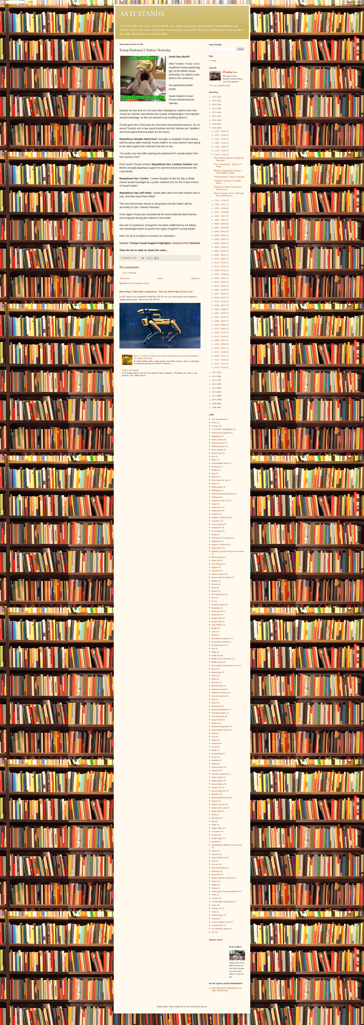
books (214, 483)
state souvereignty (219, 867)
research (215, 834)
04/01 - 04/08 (220, 324)
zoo (213, 932)
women (214, 918)
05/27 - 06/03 (220, 293)
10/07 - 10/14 (220, 219)
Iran (213, 699)
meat (213, 736)
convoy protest (217, 524)
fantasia (215, 580)
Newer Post (124, 278)
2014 (214, 384)
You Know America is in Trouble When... (227, 181)
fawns (214, 587)
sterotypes (216, 871)
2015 (214, 380)
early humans (217, 563)
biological (216, 466)
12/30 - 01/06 (220, 131)
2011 (214, 395)
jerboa (214, 702)
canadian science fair (220, 500)
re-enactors (216, 831)
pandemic (215, 794)
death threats (217, 547)
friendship (216, 608)
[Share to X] (152, 258)
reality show (192, 63)
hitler (214, 679)
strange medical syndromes (222, 877)
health (214, 651)
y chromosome (217, 925)
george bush (216, 621)
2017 (214, 372)
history (214, 675)
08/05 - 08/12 (220, 255)
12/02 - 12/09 (220, 146)
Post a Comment (129, 272)
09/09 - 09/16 (220, 235)
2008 (214, 407)
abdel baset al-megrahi (221, 432)
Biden (214, 459)
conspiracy (216, 520)
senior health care (219, 857)
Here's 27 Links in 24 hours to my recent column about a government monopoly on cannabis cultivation (166, 357)
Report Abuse (216, 939)
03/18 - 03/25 (220, 332)
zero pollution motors (220, 928)
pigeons (215, 801)
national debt (217, 753)
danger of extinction (220, 544)
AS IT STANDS (141, 13)
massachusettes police (220, 729)
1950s (214, 422)
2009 (214, 403)
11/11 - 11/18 (220, 200)
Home (160, 278)
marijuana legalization (220, 726)
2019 (214, 124)
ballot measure (217, 449)
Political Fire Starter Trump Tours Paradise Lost (228, 188)
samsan (214, 841)
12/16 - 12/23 (220, 139)
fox (213, 601)
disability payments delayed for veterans (228, 551)
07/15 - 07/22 (220, 266)
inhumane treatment (220, 692)
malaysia (215, 723)
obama (214, 763)
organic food (217, 787)
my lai (214, 746)
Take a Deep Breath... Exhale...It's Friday (228, 165)
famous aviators (218, 574)
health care (216, 655)
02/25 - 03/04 (220, 344)
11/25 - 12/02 (220, 150)
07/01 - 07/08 (220, 274)
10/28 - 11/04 (220, 208)
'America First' (180, 243)
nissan (214, 757)
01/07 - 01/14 (220, 367)
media (214, 740)
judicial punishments (220, 709)
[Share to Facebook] (155, 258)
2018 (214, 127)
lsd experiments (218, 716)
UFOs (214, 894)
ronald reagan (217, 838)
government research (220, 641)
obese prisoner (217, 767)
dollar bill (216, 560)
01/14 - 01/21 (220, 363)
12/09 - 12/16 (220, 142)
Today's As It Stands (130, 370)
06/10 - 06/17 (220, 286)
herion (214, 668)
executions (216, 570)
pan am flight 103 (219, 790)
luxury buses (217, 719)
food (213, 597)
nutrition (215, 760)
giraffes (214, 628)
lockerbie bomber (219, 712)
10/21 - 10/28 (220, 212)
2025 (214, 100)
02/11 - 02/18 (220, 352)
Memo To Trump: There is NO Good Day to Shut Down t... (229, 194)
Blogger (204, 1006)
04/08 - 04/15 (220, 321)
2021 (214, 116)
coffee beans (216, 507)
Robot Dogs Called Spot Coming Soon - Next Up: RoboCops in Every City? (156, 291)
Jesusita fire (216, 706)
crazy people (217, 531)
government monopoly (221, 638)
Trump (214, 888)
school (214, 850)
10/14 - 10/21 (220, 216)
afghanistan (216, 436)
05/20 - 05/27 (220, 297)
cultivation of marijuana (221, 537)
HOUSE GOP (217, 685)
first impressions (218, 594)
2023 (214, 108)
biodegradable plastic (220, 463)
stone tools (216, 874)
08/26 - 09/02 (220, 243)
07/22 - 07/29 (220, 262)
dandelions (216, 541)
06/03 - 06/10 (220, 289)
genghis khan (217, 618)
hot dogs (215, 682)
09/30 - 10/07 (220, 223)
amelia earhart (217, 439)
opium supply (217, 777)
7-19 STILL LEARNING (222, 429)
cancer (214, 503)
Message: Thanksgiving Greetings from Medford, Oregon (227, 171)
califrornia (216, 497)
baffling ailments (218, 446)
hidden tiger (216, 672)
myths (214, 750)
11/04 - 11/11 (220, 204)
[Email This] (147, 258)
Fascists (215, 584)
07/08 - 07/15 (220, 270)
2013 (214, 388)
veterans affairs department (222, 901)
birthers (215, 470)
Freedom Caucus (218, 604)
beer (213, 456)
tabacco (215, 881)
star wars (215, 864)
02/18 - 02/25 (220, 348)
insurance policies (219, 695)
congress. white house (220, 517)
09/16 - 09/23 (220, 231)
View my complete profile (219, 85)
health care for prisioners (221, 658)
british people (217, 487)
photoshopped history (220, 797)
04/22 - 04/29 (220, 313)
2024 (214, 104)
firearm (214, 591)
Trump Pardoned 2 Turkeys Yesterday (229, 176)
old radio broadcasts (220, 773)
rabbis (214, 824)
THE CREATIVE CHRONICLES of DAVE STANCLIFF (226, 989)
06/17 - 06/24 (220, 282)
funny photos (217, 611)
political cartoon (218, 804)
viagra (214, 905)
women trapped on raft (221, 922)
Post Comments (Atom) (140, 283)
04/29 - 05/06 (220, 309)
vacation (215, 898)
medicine (215, 743)
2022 (214, 112)
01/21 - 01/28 (220, 359)
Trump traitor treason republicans (225, 891)
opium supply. (217, 780)
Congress (215, 514)
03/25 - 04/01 (220, 328)
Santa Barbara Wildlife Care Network (227, 845)
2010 (214, 399)
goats (214, 631)
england (215, 567)
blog (213, 473)
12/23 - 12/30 (220, 135)
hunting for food (218, 689)
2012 (214, 391)
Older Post (195, 278)
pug (213, 821)
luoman (187, 1006)
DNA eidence (217, 557)
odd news (215, 770)
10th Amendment (219, 419)
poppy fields (216, 811)
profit (214, 814)
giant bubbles (217, 624)
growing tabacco (218, 645)
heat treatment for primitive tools (225, 665)
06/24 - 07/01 (220, 278)
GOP (214, 635)
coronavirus (216, 527)
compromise (216, 510)
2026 (214, 96)
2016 (214, 376)
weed (214, 911)
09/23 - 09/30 (220, 227)
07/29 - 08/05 (220, 258)
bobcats (215, 476)
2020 (214, 120)
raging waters (217, 828)
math (214, 733)
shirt (213, 860)
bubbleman (216, 490)
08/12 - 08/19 (220, 251)
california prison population (223, 493)
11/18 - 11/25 (220, 154)
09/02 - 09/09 (220, 239)
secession (215, 854)
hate (213, 648)
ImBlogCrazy (231, 72)
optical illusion (218, 784)
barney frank (217, 453)
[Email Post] (142, 257)
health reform (217, 662)
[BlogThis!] (150, 258)
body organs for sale (220, 480)
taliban (214, 884)
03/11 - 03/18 (220, 336)
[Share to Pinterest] (158, 258)
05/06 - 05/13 (220, 305)
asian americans (218, 442)
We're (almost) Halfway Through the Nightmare (229, 159)
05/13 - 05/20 (220, 301)
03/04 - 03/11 (220, 340)
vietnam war (217, 908)
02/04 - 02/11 (220, 355)
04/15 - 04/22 (220, 317)
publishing (216, 817)
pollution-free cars (219, 807)
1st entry (215, 425)
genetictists (216, 614)
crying (214, 534)
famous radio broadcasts (221, 577)
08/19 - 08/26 (220, 247)
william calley (217, 915)
